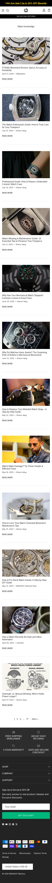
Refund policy (25, 853)
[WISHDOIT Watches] (26, 10)
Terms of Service (9, 853)
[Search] (9, 10)
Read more (7, 79)
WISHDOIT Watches (17, 874)
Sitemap (5, 857)
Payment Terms (40, 853)
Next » (35, 719)
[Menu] (3, 10)
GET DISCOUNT (26, 815)
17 (27, 719)
